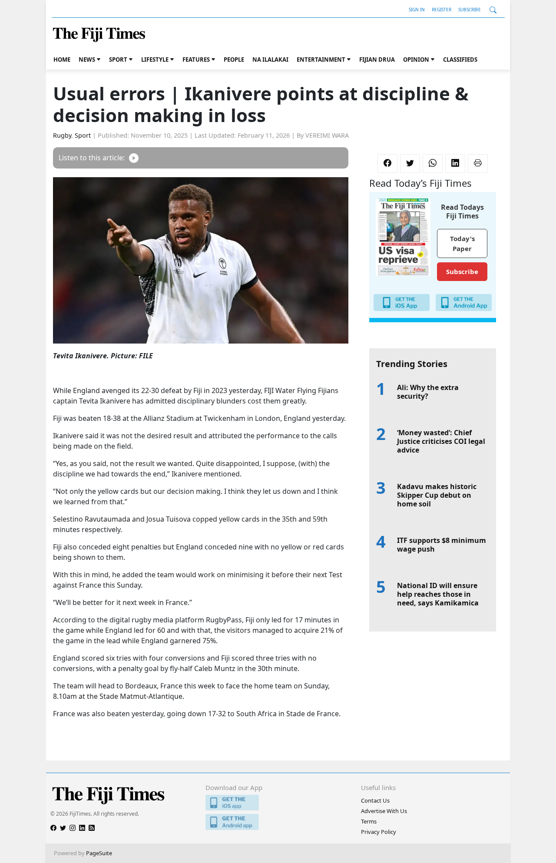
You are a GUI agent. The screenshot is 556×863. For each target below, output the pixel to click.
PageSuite (99, 853)
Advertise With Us (384, 811)
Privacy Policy (378, 832)
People (234, 59)
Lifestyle (155, 59)
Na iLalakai (270, 59)
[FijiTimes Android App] (277, 822)
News (87, 59)
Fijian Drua (377, 59)
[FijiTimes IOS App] (277, 803)
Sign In (417, 10)
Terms (369, 821)
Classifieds (460, 59)
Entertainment (321, 59)
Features (196, 59)
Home (61, 59)
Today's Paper (462, 243)
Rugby (62, 135)
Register (441, 10)
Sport (118, 59)
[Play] (134, 158)
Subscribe (469, 10)
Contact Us (375, 800)
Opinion (416, 59)
